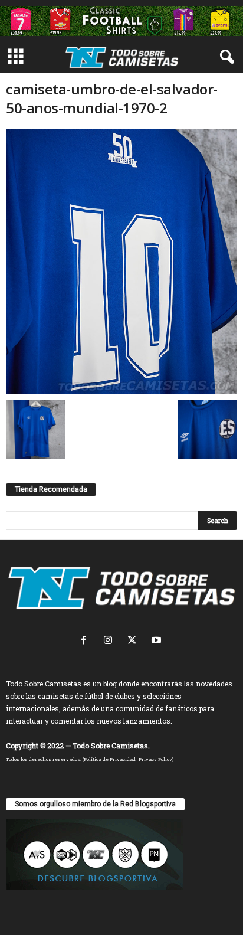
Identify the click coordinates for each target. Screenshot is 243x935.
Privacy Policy (155, 759)
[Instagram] (110, 641)
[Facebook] (86, 641)
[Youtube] (158, 641)
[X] (135, 641)
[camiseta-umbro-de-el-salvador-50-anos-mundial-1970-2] (121, 261)
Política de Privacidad (110, 759)
